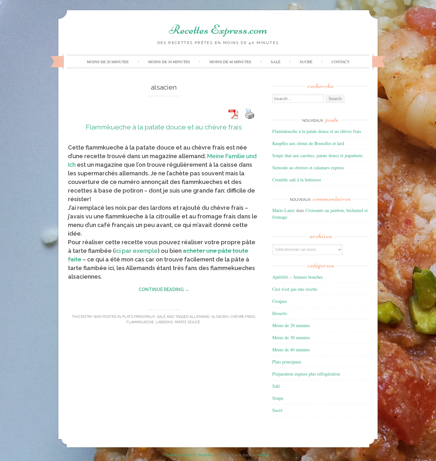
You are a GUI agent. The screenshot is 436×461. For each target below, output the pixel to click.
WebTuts (263, 454)
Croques (279, 301)
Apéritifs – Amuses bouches (297, 277)
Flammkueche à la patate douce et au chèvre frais (164, 127)
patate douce (187, 322)
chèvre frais (242, 317)
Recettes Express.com (218, 29)
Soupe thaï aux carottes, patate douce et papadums (317, 155)
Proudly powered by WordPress (190, 454)
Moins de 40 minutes (230, 61)
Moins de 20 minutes (108, 61)
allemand (199, 317)
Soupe (277, 398)
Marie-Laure (283, 210)
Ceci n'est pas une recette (294, 289)
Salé (275, 61)
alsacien (220, 317)
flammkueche (140, 322)
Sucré (306, 61)
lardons (164, 322)
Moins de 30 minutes (169, 61)
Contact (340, 61)
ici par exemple (136, 250)
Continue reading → (164, 289)
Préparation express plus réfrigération (306, 374)
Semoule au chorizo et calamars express (308, 168)
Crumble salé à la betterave (296, 180)
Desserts (279, 313)
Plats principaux (138, 317)
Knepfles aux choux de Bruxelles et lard (308, 143)
